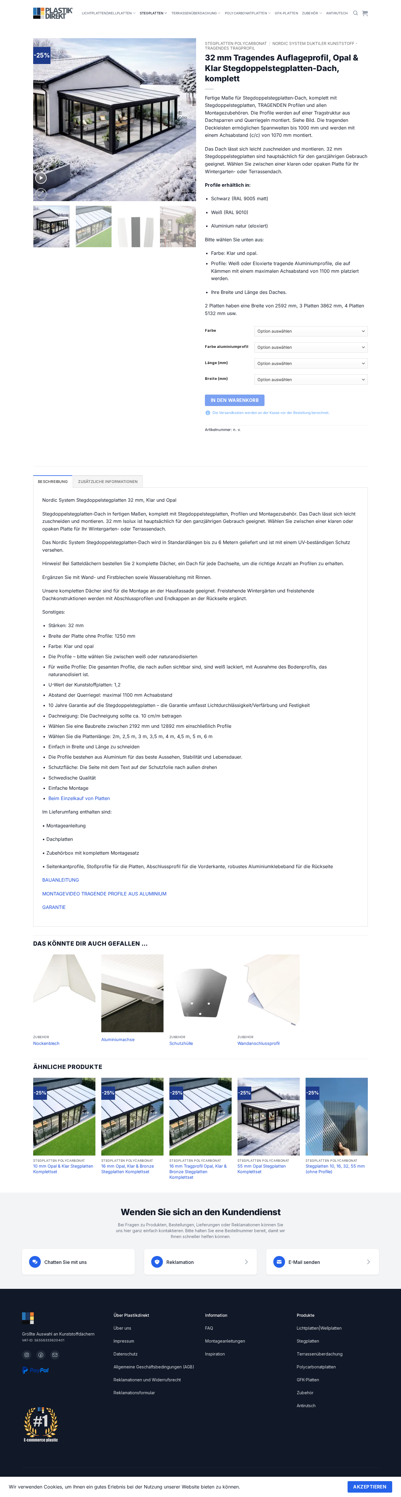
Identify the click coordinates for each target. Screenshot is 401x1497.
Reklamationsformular (134, 1392)
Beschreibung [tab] (53, 481)
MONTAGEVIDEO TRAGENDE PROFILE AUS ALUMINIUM (104, 894)
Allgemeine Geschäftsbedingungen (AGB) (154, 1366)
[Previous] (43, 119)
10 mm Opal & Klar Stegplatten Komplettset (63, 1168)
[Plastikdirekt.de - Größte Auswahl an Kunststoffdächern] (53, 13)
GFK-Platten (286, 13)
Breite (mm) (216, 379)
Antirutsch (337, 13)
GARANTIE (54, 907)
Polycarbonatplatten (246, 13)
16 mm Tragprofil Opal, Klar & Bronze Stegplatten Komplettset (198, 1171)
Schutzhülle (181, 1043)
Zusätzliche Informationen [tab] (108, 481)
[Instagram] (26, 1355)
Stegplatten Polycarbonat (236, 43)
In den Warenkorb (235, 400)
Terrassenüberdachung (194, 13)
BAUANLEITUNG (60, 880)
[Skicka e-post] (55, 1355)
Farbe (210, 331)
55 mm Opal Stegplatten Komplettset (261, 1168)
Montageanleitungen (225, 1340)
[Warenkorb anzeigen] (365, 13)
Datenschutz (126, 1353)
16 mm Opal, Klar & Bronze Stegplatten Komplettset (127, 1168)
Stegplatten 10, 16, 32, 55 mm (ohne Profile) (335, 1168)
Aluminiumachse (117, 1039)
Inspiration (215, 1353)
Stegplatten (151, 13)
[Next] (185, 119)
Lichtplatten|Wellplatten (107, 13)
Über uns (122, 1328)
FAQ (209, 1328)
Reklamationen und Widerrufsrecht (147, 1379)
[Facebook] (41, 1355)
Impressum (124, 1340)
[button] (355, 13)
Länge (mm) (216, 363)
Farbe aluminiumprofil (226, 347)
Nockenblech (46, 1043)
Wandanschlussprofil (258, 1043)
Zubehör (310, 13)
